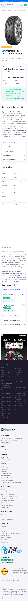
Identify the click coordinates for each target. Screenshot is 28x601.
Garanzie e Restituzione (7, 494)
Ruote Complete (5, 471)
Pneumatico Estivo (6, 47)
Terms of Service (15, 592)
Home (2, 10)
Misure (5, 80)
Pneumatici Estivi (5, 475)
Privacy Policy (5, 507)
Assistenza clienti (5, 542)
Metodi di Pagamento (7, 492)
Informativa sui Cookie (7, 505)
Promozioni (4, 531)
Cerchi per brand (21, 365)
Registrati (3, 515)
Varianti (17, 80)
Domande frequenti (6, 537)
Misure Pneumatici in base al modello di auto (13, 533)
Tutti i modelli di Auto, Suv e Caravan (11, 482)
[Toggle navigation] (19, 5)
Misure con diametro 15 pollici (11, 320)
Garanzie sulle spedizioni (8, 500)
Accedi (3, 517)
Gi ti (15, 10)
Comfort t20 (22, 10)
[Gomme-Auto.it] (7, 5)
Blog (2, 529)
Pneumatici (9, 10)
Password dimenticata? (7, 519)
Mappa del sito (5, 540)
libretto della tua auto (18, 98)
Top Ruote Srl (14, 594)
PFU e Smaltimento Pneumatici (9, 496)
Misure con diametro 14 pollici (11, 316)
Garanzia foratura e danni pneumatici (11, 503)
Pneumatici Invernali (6, 478)
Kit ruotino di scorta (6, 473)
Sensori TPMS (5, 535)
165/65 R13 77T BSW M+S (8, 296)
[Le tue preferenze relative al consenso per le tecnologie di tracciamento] (2, 598)
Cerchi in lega (4, 467)
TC (26, 594)
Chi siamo (3, 526)
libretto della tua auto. (19, 136)
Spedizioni (4, 489)
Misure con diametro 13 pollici (11, 289)
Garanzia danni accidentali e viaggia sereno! (14, 1)
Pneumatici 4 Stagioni (7, 480)
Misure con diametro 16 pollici (11, 324)
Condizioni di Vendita (7, 498)
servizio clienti (18, 277)
